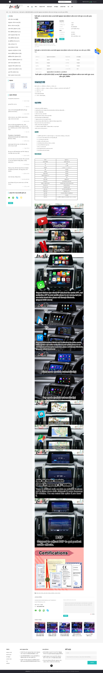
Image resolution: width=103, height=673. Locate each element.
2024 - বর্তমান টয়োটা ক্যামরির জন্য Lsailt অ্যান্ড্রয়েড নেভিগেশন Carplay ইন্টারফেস (52, 634)
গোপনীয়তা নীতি (27, 671)
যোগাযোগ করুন (62, 6)
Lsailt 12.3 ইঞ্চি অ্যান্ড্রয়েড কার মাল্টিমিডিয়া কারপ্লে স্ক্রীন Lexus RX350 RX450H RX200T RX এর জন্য (30, 660)
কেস (72, 6)
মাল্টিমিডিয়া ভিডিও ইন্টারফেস (13, 56)
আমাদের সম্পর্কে (42, 6)
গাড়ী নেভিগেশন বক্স (15, 12)
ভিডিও (36, 6)
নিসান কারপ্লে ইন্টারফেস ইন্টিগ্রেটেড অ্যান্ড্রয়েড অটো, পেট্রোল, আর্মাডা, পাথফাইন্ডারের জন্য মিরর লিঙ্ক (52, 661)
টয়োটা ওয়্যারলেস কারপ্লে (13, 75)
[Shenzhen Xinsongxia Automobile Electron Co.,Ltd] (14, 6)
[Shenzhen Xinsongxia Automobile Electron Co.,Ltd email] (10, 197)
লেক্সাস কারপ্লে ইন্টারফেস (13, 62)
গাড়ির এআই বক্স (11, 44)
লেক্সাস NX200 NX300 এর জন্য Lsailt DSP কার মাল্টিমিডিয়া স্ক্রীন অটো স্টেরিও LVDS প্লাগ (30, 656)
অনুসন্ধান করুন (74, 1)
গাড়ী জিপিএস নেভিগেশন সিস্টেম (55, 593)
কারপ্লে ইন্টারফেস (11, 47)
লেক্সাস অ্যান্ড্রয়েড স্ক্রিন (12, 35)
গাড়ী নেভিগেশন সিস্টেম (40, 593)
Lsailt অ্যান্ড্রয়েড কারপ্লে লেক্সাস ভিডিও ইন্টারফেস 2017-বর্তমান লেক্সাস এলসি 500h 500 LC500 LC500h (52, 657)
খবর (68, 6)
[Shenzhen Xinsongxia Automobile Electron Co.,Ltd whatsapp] (14, 197)
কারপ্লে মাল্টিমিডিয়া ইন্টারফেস (13, 53)
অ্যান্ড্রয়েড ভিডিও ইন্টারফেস (13, 66)
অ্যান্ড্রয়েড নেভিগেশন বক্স (13, 22)
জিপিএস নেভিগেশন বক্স (12, 25)
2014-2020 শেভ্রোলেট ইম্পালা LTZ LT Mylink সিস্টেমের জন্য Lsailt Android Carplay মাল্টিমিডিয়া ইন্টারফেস (53, 653)
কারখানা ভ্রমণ (49, 6)
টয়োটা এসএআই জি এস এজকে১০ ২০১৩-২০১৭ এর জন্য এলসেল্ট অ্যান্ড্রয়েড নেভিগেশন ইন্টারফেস (76, 634)
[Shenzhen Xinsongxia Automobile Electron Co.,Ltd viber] (22, 197)
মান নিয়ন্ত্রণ (56, 6)
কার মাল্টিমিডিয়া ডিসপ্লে (12, 41)
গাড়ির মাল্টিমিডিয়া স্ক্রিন (12, 38)
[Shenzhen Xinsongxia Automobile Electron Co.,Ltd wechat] (44, 610)
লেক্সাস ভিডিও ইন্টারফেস (12, 28)
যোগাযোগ (61, 39)
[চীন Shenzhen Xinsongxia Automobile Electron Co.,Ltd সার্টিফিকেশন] (12, 86)
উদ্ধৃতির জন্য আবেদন (86, 1)
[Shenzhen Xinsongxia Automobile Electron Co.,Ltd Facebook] (10, 2)
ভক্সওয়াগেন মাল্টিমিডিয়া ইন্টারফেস (14, 59)
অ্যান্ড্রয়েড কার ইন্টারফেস (13, 50)
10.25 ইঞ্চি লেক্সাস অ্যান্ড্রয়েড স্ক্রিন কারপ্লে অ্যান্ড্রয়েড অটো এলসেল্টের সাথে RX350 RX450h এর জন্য (30, 653)
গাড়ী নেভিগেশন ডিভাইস (47, 593)
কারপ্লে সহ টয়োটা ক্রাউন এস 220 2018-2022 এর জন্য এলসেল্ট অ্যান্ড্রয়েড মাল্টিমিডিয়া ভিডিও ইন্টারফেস (64, 634)
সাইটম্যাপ (8, 663)
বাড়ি (28, 6)
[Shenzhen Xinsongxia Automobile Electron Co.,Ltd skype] (18, 197)
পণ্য (32, 6)
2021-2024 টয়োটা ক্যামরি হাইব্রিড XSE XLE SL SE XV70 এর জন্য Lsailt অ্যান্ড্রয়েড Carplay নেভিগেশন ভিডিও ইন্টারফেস (40, 634)
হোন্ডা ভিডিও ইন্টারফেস (12, 72)
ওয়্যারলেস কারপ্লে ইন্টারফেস (13, 69)
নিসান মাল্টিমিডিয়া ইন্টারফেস (13, 31)
